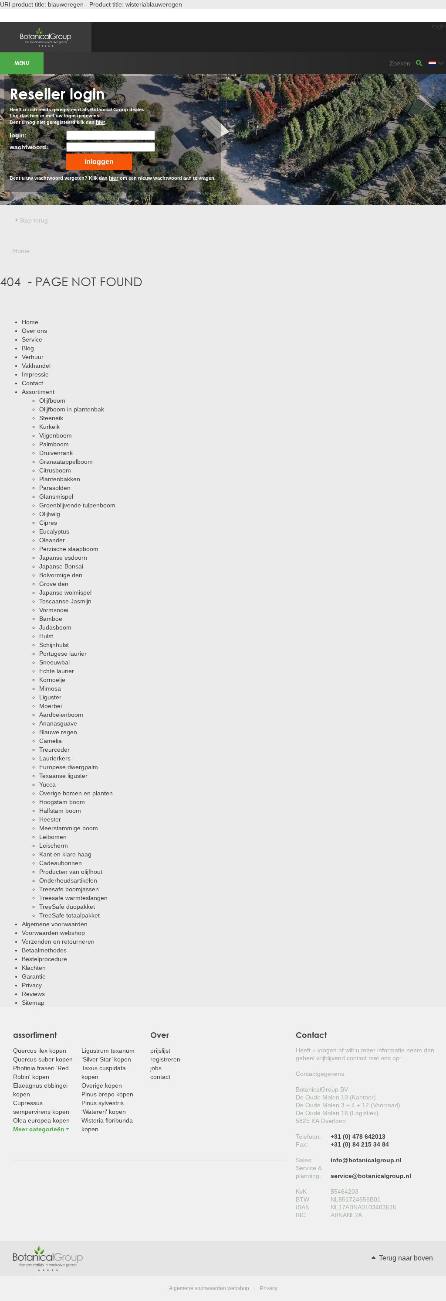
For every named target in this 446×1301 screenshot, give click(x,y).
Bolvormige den (60, 575)
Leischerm (53, 845)
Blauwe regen (58, 732)
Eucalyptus (54, 531)
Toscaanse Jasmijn (65, 601)
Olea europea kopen (41, 1120)
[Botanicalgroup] (48, 1257)
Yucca (47, 784)
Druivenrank (56, 452)
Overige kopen (101, 1085)
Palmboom (54, 444)
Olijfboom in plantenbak (71, 409)
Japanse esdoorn (63, 557)
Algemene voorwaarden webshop (209, 1288)
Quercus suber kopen (43, 1059)
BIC (301, 1215)
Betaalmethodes (44, 950)
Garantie (34, 976)
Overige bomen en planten (76, 793)
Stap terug (33, 220)
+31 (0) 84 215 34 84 (360, 1144)
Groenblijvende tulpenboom (77, 505)
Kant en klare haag (65, 854)
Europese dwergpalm (68, 766)
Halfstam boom (60, 810)
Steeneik (51, 417)
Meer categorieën (38, 1129)
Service (32, 339)
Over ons (34, 330)
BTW (302, 1199)
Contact (32, 383)
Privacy (32, 985)
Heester (50, 819)
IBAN (303, 1207)
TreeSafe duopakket (67, 906)
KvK (301, 1191)
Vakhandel (36, 365)
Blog (28, 348)
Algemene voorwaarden (55, 924)
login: (18, 135)
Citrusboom (55, 470)
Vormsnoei (53, 609)
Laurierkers (55, 758)
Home (30, 321)
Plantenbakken (59, 479)
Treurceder (54, 749)
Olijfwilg (49, 513)
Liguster (50, 697)
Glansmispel (56, 496)
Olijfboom (52, 400)
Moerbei (50, 705)
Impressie (35, 374)
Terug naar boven (405, 1258)
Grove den (53, 583)
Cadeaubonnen (60, 862)
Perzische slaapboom (68, 548)
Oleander (52, 540)
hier (100, 122)
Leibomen (53, 836)
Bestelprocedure (44, 958)
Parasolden (55, 487)
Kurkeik (49, 426)
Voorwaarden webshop (53, 932)
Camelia (50, 740)
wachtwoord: (29, 147)
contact (160, 1076)
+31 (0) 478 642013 (358, 1136)
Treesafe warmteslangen (73, 897)
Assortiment (38, 391)
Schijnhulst (54, 644)
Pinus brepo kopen (107, 1094)
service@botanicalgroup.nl (371, 1175)
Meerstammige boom (68, 828)
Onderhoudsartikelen (68, 880)
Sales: (304, 1160)
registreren (165, 1059)
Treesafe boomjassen (69, 889)
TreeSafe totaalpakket (69, 915)
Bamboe (50, 618)
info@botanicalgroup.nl (366, 1160)
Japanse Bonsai (61, 566)
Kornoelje (52, 679)
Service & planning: (309, 1171)
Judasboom (55, 627)
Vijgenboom (55, 435)
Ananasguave (58, 723)
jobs (156, 1068)
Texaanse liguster (63, 775)
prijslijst (160, 1050)
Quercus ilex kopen (39, 1050)
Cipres (48, 522)
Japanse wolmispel (65, 592)
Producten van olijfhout (70, 871)
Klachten (34, 967)
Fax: (302, 1144)
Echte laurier (56, 671)
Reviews (33, 993)
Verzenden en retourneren (58, 941)
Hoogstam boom (62, 801)
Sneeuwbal (54, 662)
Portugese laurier (63, 653)
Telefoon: (308, 1136)
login (439, 26)
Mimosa (50, 688)
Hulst (46, 636)
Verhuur (33, 356)
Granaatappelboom (66, 461)
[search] (419, 63)
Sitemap (33, 1002)
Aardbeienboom (61, 714)
